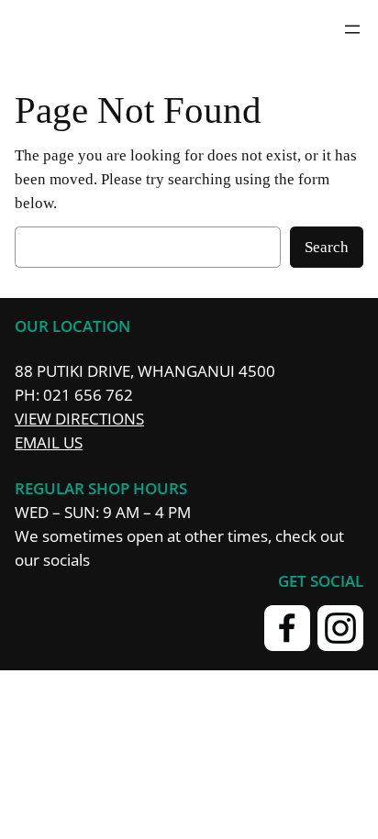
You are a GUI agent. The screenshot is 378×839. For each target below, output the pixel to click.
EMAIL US (49, 442)
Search (327, 247)
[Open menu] (352, 29)
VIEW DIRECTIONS (79, 418)
